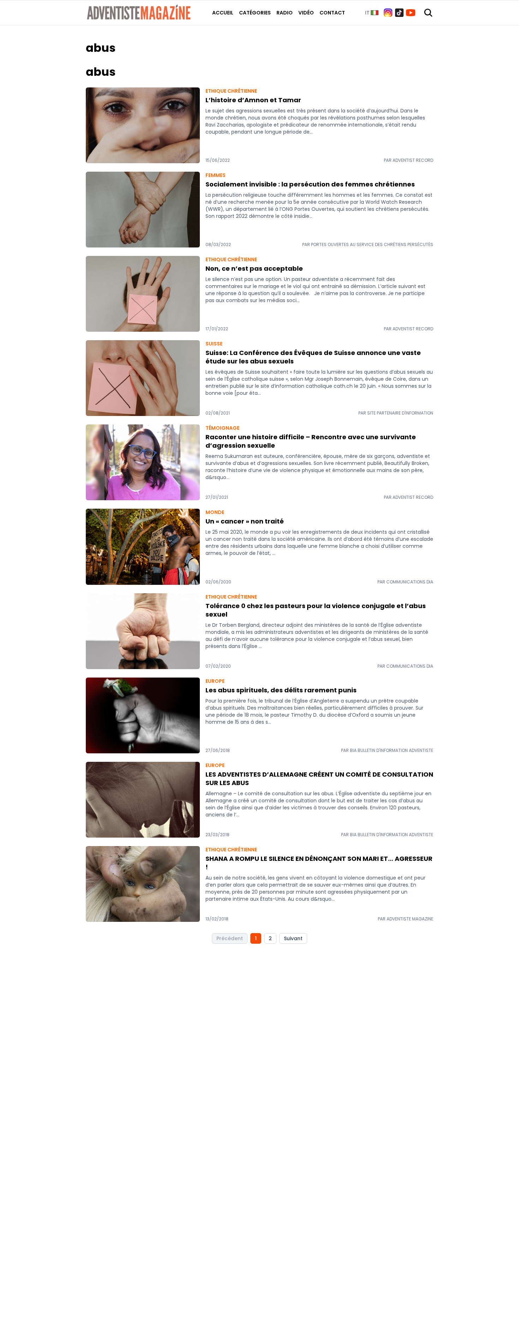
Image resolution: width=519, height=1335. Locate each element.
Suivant (293, 938)
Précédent (229, 938)
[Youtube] (410, 12)
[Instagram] (388, 12)
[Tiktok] (399, 12)
